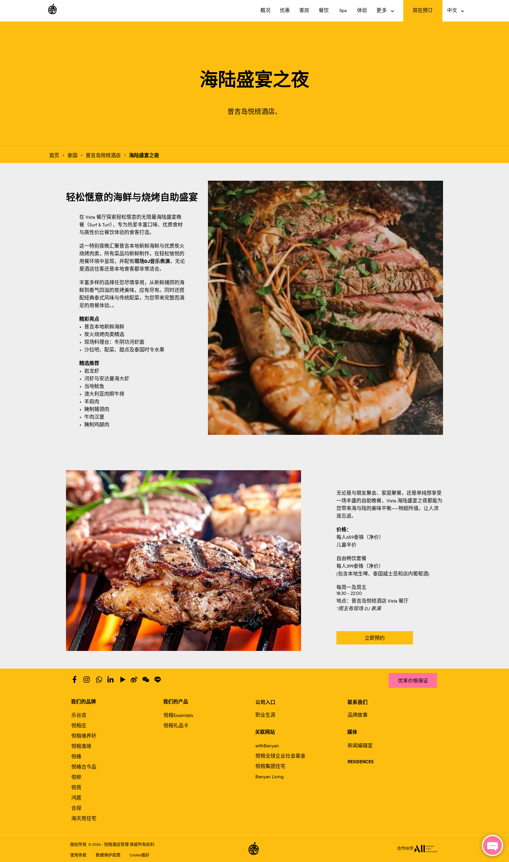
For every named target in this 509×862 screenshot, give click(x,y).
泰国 (72, 155)
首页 (54, 155)
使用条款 (78, 855)
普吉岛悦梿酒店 (103, 155)
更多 (381, 10)
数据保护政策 (108, 855)
